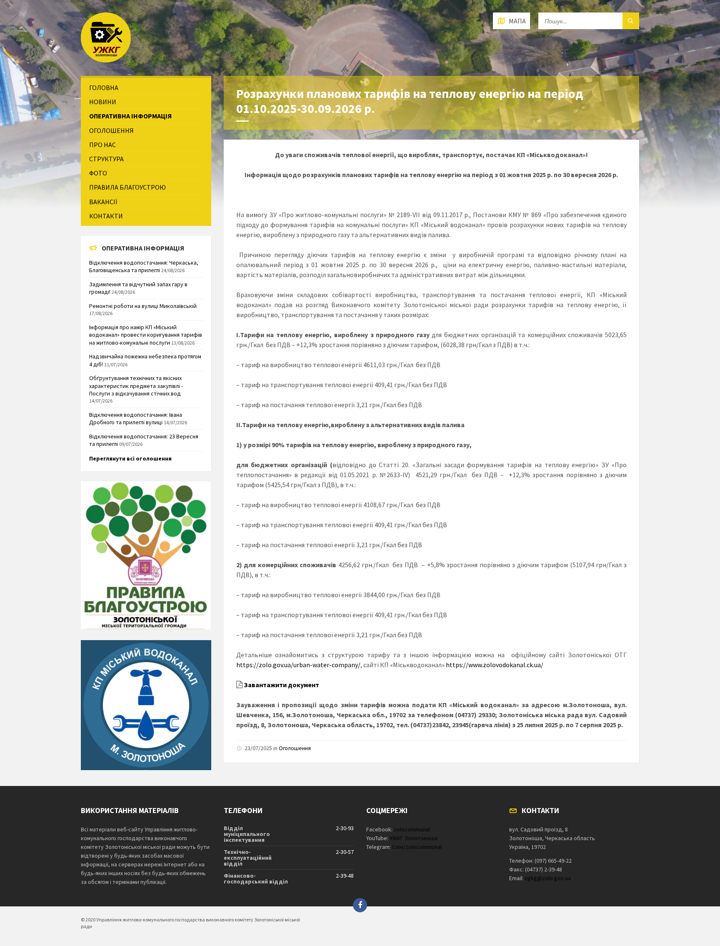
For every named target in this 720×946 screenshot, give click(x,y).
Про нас (102, 144)
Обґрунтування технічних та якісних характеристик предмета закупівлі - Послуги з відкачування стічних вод (136, 385)
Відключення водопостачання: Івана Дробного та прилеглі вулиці (135, 418)
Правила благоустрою (127, 187)
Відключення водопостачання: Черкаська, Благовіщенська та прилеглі (143, 266)
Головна (103, 87)
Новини (102, 102)
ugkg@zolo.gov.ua (548, 878)
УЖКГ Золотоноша (414, 838)
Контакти (106, 216)
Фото (98, 173)
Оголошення (295, 748)
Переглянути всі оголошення (130, 458)
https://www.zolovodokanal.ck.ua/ (494, 665)
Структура (106, 159)
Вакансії (103, 202)
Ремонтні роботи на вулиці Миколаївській (143, 306)
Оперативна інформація (130, 116)
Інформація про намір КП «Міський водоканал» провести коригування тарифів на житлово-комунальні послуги (145, 334)
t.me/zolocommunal (417, 847)
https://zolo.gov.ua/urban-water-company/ (298, 665)
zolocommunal (412, 829)
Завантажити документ (281, 685)
